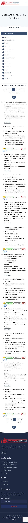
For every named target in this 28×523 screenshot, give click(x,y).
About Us (5, 482)
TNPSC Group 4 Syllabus (10, 467)
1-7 (14, 97)
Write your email (6, 498)
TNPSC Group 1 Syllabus (10, 462)
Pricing (5, 473)
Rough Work (17, 148)
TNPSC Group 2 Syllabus (10, 465)
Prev (6, 89)
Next (17, 93)
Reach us (5, 484)
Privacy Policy (6, 518)
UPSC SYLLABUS (14, 27)
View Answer (9, 148)
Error (23, 148)
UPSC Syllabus (7, 470)
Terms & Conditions (16, 518)
